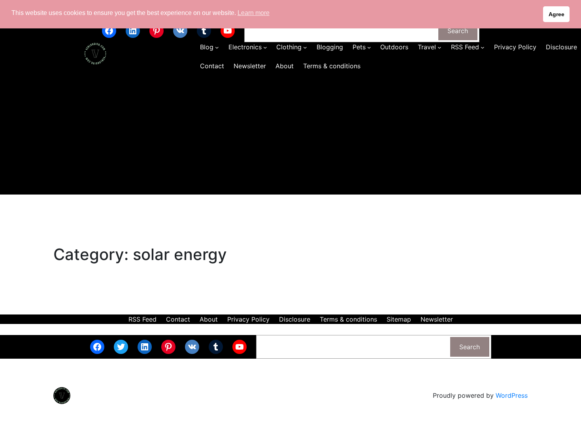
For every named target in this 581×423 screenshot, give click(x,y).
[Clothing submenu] (305, 47)
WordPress (512, 395)
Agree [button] (556, 14)
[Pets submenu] (369, 47)
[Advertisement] (290, 135)
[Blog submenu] (217, 47)
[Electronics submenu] (265, 47)
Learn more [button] (254, 12)
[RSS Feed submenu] (483, 47)
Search (457, 31)
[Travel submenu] (439, 47)
